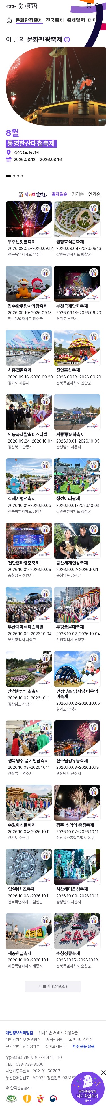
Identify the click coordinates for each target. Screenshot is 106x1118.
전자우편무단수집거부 (23, 1046)
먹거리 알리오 (32, 194)
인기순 (94, 194)
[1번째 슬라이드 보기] (8, 176)
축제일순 (60, 194)
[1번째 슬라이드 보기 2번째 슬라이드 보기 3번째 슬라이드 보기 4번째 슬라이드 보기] (14, 176)
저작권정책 (54, 1039)
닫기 (103, 1072)
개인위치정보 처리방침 (23, 1039)
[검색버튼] (97, 5)
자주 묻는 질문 (83, 1046)
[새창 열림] (11, 1099)
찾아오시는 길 (56, 1046)
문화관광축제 (29, 20)
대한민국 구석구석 (22, 6)
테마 (92, 20)
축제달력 (76, 20)
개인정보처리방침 (19, 1033)
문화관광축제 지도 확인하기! (87, 1088)
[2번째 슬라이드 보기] (14, 176)
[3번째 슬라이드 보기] (18, 176)
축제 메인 (9, 20)
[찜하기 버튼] (89, 5)
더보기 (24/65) (53, 986)
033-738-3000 (30, 1064)
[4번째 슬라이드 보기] (22, 176)
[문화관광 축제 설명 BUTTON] (67, 39)
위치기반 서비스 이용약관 (58, 1033)
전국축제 (55, 20)
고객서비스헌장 (81, 1039)
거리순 (78, 194)
